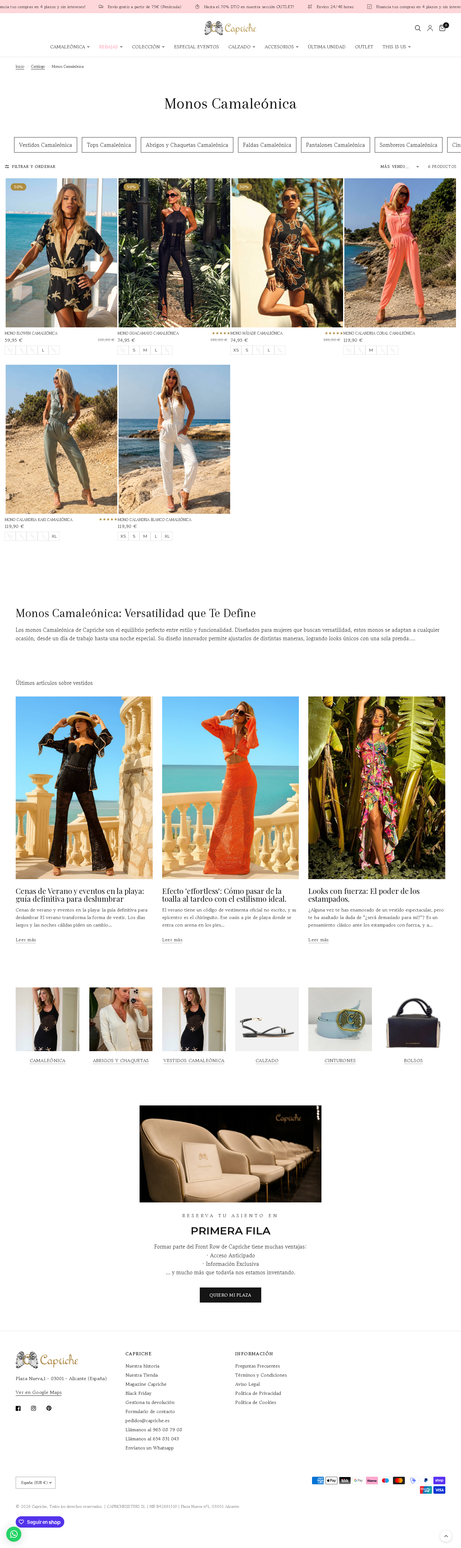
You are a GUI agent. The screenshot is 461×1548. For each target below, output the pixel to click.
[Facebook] (22, 1408)
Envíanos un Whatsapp (149, 1447)
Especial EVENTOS (196, 46)
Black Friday (138, 1393)
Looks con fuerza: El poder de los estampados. (364, 895)
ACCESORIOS (279, 46)
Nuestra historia (142, 1366)
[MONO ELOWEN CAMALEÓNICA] (61, 252)
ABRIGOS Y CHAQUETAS (121, 1060)
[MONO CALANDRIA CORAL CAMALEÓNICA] (400, 252)
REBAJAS (108, 46)
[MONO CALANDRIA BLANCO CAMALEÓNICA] (174, 439)
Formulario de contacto (150, 1411)
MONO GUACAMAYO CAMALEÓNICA (148, 333)
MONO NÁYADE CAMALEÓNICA (256, 333)
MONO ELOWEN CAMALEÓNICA (31, 333)
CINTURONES (340, 1060)
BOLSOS (413, 1060)
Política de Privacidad (258, 1393)
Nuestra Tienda (141, 1375)
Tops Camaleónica (109, 145)
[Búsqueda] (418, 28)
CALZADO (239, 46)
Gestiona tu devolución (149, 1402)
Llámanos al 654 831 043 (152, 1438)
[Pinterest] (53, 1408)
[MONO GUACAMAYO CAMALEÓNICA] (174, 252)
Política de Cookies (255, 1402)
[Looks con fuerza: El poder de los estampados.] (376, 787)
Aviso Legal (247, 1384)
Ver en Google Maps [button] (38, 1392)
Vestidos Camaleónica (45, 145)
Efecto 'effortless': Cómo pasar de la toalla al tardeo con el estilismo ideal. (224, 895)
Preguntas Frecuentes (257, 1366)
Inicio (20, 66)
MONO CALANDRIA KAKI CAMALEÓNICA (38, 519)
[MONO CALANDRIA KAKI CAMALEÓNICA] (61, 439)
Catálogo (38, 66)
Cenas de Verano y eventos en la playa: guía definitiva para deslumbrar (80, 895)
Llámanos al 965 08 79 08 (153, 1429)
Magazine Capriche (146, 1384)
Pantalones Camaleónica (335, 145)
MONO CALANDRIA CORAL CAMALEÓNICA (379, 333)
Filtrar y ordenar (34, 166)
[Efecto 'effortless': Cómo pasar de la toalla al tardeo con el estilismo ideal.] (230, 787)
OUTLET (364, 46)
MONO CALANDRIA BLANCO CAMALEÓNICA (154, 519)
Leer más (26, 939)
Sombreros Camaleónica (408, 145)
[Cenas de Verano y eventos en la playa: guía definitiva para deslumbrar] (84, 787)
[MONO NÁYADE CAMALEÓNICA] (287, 252)
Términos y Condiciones (261, 1375)
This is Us (394, 46)
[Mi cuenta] (430, 28)
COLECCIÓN (146, 46)
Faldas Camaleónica (267, 145)
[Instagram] (38, 1408)
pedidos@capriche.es (147, 1420)
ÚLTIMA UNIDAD (327, 46)
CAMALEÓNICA (67, 46)
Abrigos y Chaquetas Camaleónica (187, 145)
